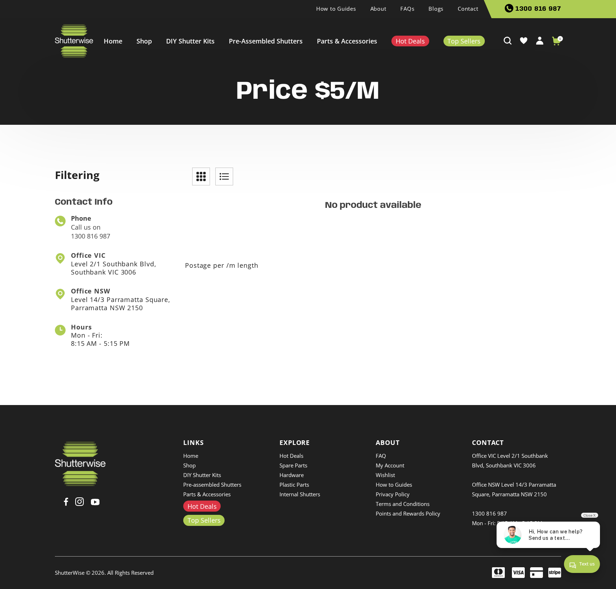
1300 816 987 (537, 9)
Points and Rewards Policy (408, 513)
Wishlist (385, 475)
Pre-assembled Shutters (266, 41)
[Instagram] (79, 501)
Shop (144, 41)
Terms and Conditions (403, 504)
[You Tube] (95, 501)
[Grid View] (201, 176)
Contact (468, 8)
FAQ (381, 455)
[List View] (224, 176)
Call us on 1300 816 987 (90, 227)
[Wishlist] (524, 40)
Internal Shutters (299, 494)
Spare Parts (293, 465)
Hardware (291, 475)
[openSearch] (508, 40)
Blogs (435, 8)
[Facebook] (66, 501)
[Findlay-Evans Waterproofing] (80, 463)
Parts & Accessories (347, 41)
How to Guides (336, 8)
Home (113, 41)
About (378, 8)
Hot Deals (291, 455)
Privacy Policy (393, 494)
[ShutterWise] (74, 41)
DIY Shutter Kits (190, 41)
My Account (390, 465)
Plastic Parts (294, 484)
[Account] (540, 40)
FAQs (407, 8)
